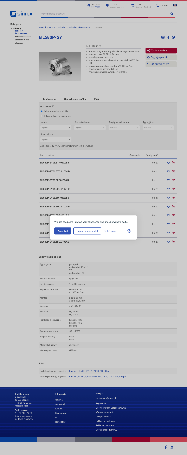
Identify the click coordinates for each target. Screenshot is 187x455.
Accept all (63, 231)
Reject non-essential (87, 231)
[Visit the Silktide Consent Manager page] (129, 231)
